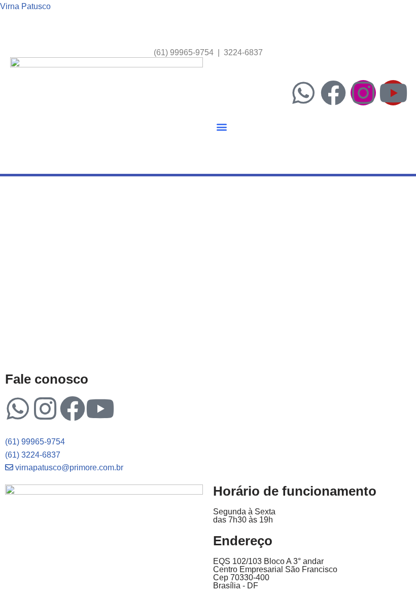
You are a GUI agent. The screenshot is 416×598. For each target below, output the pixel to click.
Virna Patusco (25, 6)
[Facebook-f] (333, 92)
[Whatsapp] (303, 92)
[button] (221, 127)
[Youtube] (393, 92)
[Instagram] (363, 92)
